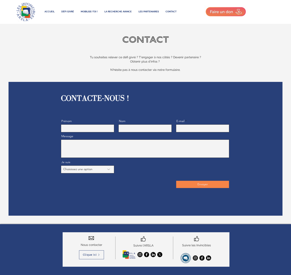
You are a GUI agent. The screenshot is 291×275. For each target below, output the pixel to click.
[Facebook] (146, 254)
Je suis (65, 162)
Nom (122, 121)
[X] (159, 254)
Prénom (66, 121)
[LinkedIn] (153, 254)
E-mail (180, 121)
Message (67, 136)
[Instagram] (140, 254)
